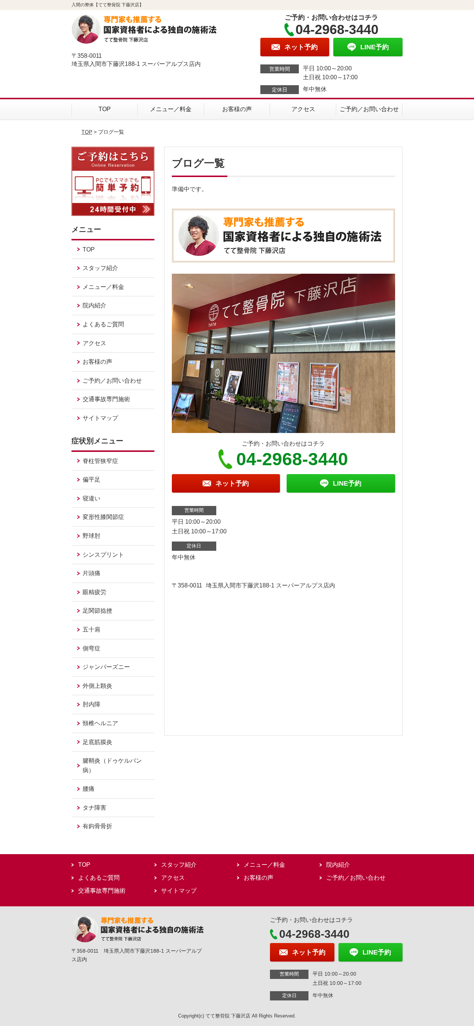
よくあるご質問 (103, 324)
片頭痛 (91, 573)
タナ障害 (94, 808)
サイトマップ (100, 418)
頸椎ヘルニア (100, 723)
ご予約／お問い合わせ (369, 109)
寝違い (91, 498)
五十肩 (91, 629)
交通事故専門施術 (106, 399)
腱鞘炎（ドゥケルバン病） (112, 765)
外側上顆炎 (97, 686)
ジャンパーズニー (106, 667)
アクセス (303, 109)
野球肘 (91, 536)
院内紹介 (94, 305)
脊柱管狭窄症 (100, 461)
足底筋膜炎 (97, 742)
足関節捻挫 (97, 610)
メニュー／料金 (170, 109)
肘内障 (91, 704)
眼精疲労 (94, 592)
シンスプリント (103, 555)
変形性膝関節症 (103, 517)
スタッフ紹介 (100, 268)
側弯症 (91, 648)
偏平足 (91, 479)
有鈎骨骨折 (97, 826)
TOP (105, 109)
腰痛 (88, 789)
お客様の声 (237, 109)
